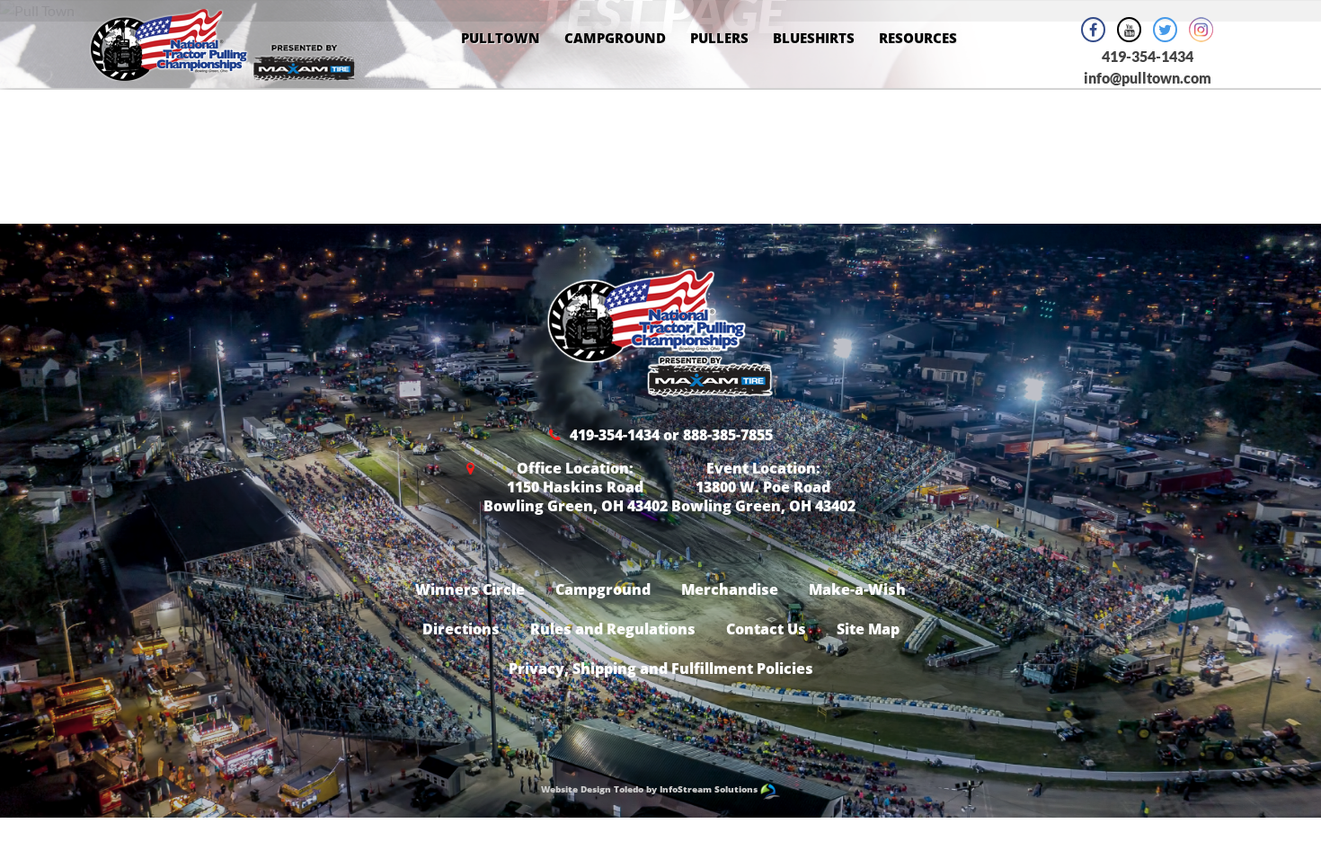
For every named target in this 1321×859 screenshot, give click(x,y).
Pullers (719, 38)
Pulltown (500, 38)
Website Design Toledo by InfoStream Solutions (650, 789)
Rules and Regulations (613, 629)
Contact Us (766, 629)
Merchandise (729, 589)
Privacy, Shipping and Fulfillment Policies (661, 668)
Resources (918, 38)
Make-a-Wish (857, 589)
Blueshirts (814, 38)
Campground (615, 38)
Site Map (868, 629)
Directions (461, 629)
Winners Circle (470, 589)
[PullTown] (222, 69)
